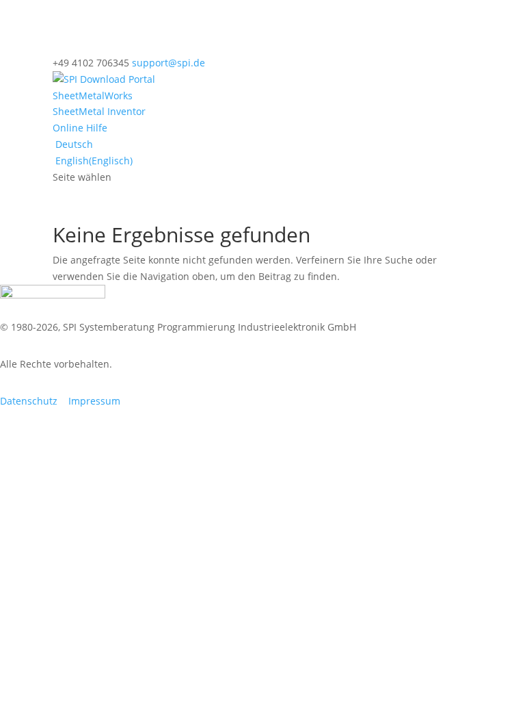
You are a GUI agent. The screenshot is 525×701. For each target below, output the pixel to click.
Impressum (94, 400)
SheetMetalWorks (93, 95)
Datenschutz (28, 400)
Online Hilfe (80, 127)
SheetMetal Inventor (99, 111)
